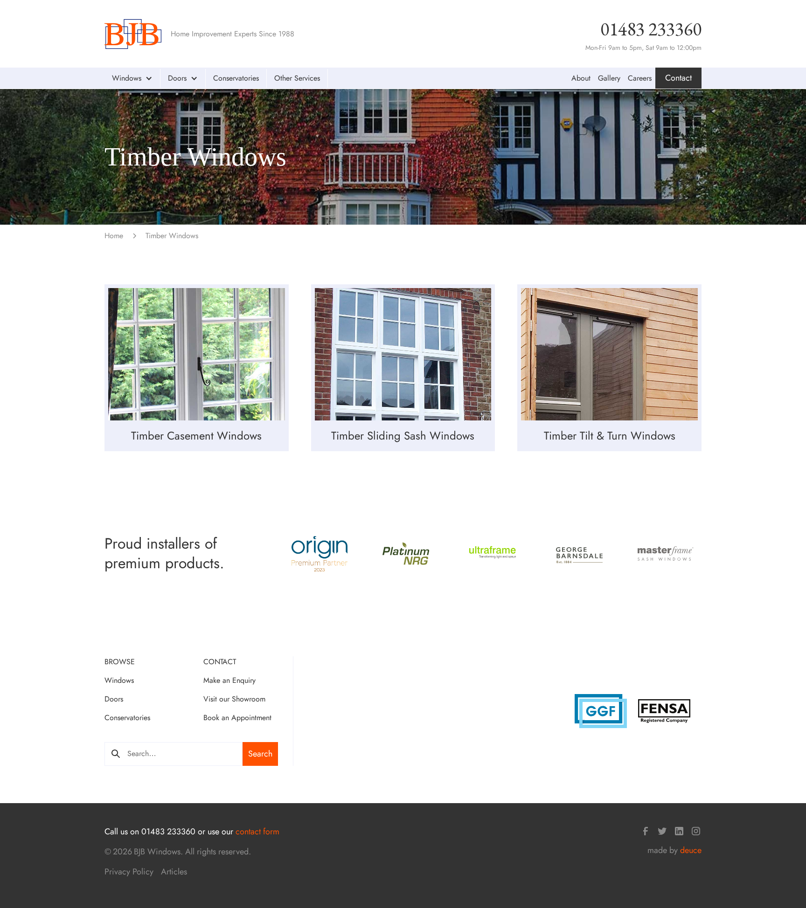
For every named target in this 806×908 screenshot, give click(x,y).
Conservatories (236, 78)
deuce (691, 850)
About (581, 78)
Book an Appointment (237, 717)
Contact (678, 78)
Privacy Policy (128, 872)
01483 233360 (651, 29)
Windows (119, 680)
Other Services (297, 78)
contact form (257, 831)
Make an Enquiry (229, 680)
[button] (132, 78)
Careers (640, 78)
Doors (113, 699)
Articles (174, 872)
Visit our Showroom (234, 699)
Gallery (609, 78)
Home (113, 236)
